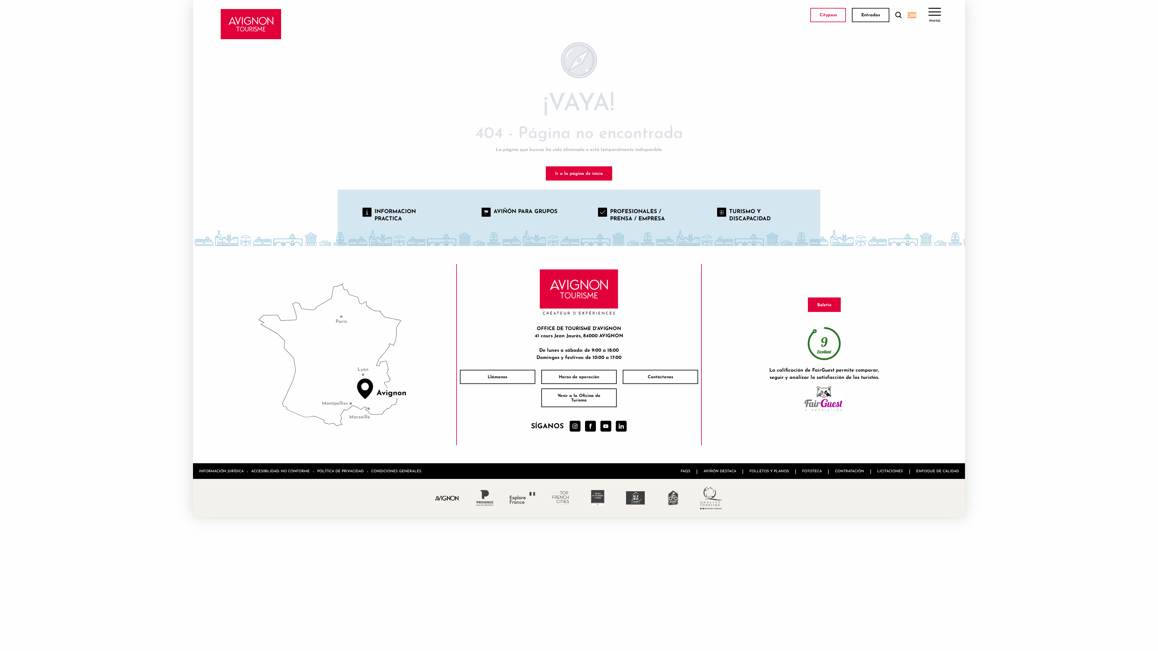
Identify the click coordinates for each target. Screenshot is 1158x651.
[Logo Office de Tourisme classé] (598, 498)
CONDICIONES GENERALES (396, 471)
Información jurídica (221, 471)
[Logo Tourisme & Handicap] (635, 498)
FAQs (685, 471)
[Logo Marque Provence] (485, 498)
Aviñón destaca (720, 471)
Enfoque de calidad (937, 471)
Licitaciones (890, 471)
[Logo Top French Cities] (560, 498)
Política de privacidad (340, 471)
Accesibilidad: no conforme (280, 471)
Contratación (849, 471)
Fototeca (812, 471)
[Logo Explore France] (522, 498)
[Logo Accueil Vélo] (673, 498)
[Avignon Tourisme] (251, 24)
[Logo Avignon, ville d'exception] (447, 498)
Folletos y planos (769, 471)
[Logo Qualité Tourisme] (711, 498)
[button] (898, 15)
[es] (911, 15)
